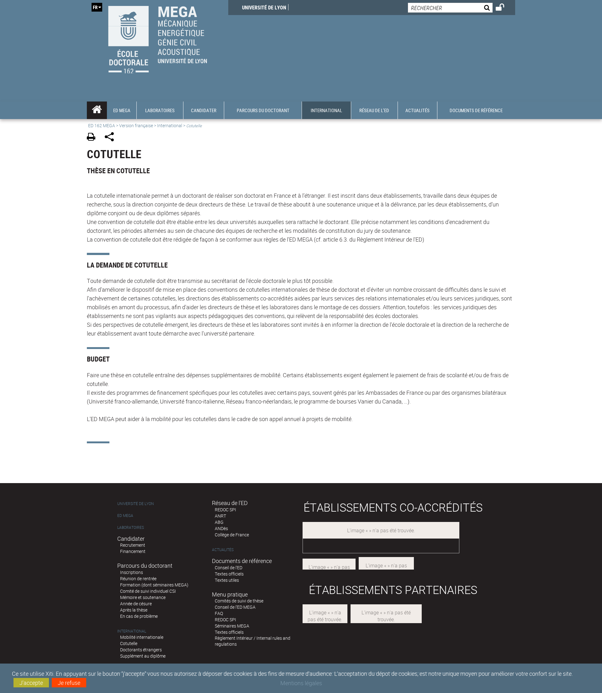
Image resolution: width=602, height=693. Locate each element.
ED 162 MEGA (101, 125)
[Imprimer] (93, 138)
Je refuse (69, 682)
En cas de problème (139, 616)
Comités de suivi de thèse (239, 601)
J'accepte (31, 682)
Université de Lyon (264, 7)
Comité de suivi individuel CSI (148, 591)
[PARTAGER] (111, 138)
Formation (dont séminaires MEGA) (154, 585)
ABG (219, 522)
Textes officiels (229, 574)
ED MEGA (125, 515)
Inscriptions (131, 572)
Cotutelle (128, 643)
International (169, 125)
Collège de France (232, 535)
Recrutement (132, 545)
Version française (136, 125)
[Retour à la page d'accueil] (157, 38)
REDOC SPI (225, 510)
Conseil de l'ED (228, 568)
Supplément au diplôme (143, 656)
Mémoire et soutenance (143, 597)
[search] (450, 8)
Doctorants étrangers (141, 650)
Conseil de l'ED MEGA (235, 607)
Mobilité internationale (141, 637)
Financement (132, 551)
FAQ (219, 613)
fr (95, 7)
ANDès (221, 528)
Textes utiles (227, 580)
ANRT (220, 516)
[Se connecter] (504, 8)
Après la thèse (133, 610)
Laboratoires (130, 527)
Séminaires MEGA (232, 626)
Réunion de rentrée (138, 578)
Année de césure (136, 604)
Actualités (223, 549)
